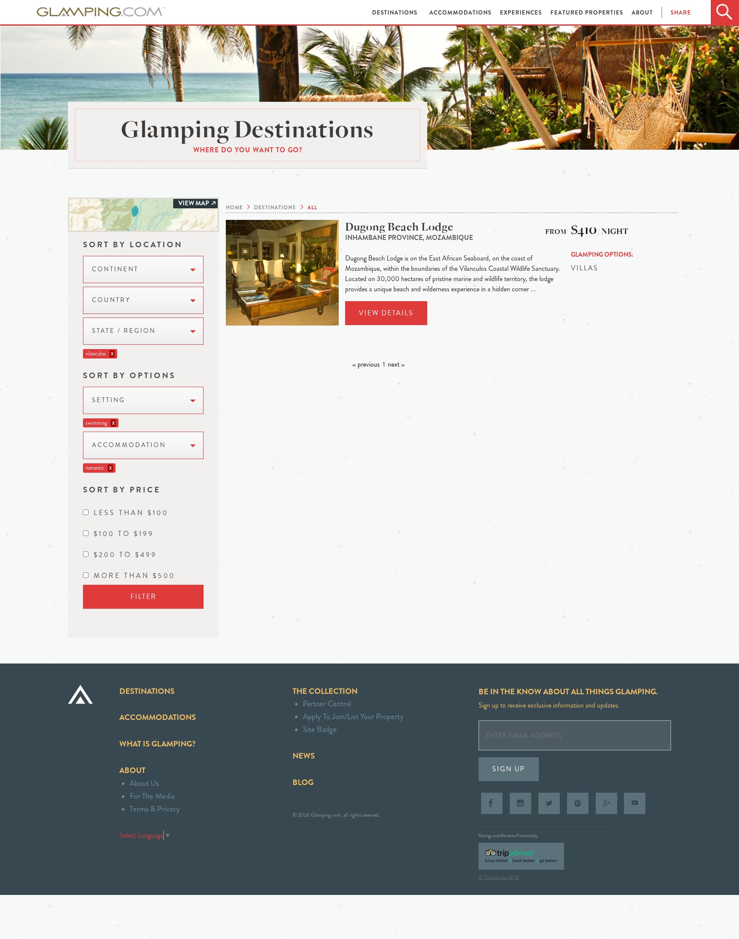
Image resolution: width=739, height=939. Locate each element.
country (111, 300)
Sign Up (508, 769)
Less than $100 (131, 513)
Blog (303, 782)
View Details (386, 313)
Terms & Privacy (155, 809)
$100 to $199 (124, 534)
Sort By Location (133, 244)
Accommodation (129, 445)
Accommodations (461, 13)
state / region (124, 330)
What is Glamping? (157, 743)
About (642, 13)
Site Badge (320, 729)
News (304, 755)
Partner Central (327, 703)
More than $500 (134, 576)
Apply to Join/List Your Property (353, 716)
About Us (144, 783)
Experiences (522, 13)
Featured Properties (587, 13)
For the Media (152, 796)
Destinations (395, 13)
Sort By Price (122, 489)
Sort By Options (129, 375)
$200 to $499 (125, 555)
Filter (143, 596)
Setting (108, 400)
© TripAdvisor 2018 (499, 877)
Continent (115, 269)
